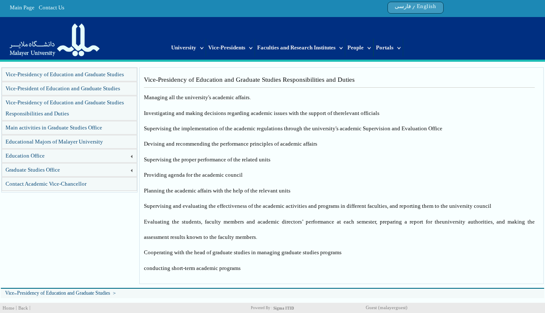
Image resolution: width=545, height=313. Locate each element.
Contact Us (51, 7)
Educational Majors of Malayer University (54, 141)
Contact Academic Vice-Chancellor (46, 184)
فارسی (403, 6)
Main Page (22, 7)
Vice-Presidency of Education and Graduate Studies (65, 74)
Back (23, 308)
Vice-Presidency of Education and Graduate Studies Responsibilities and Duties (65, 108)
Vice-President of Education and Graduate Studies (63, 88)
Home (8, 308)
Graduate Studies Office (33, 170)
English (426, 6)
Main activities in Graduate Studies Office (54, 127)
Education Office (25, 155)
